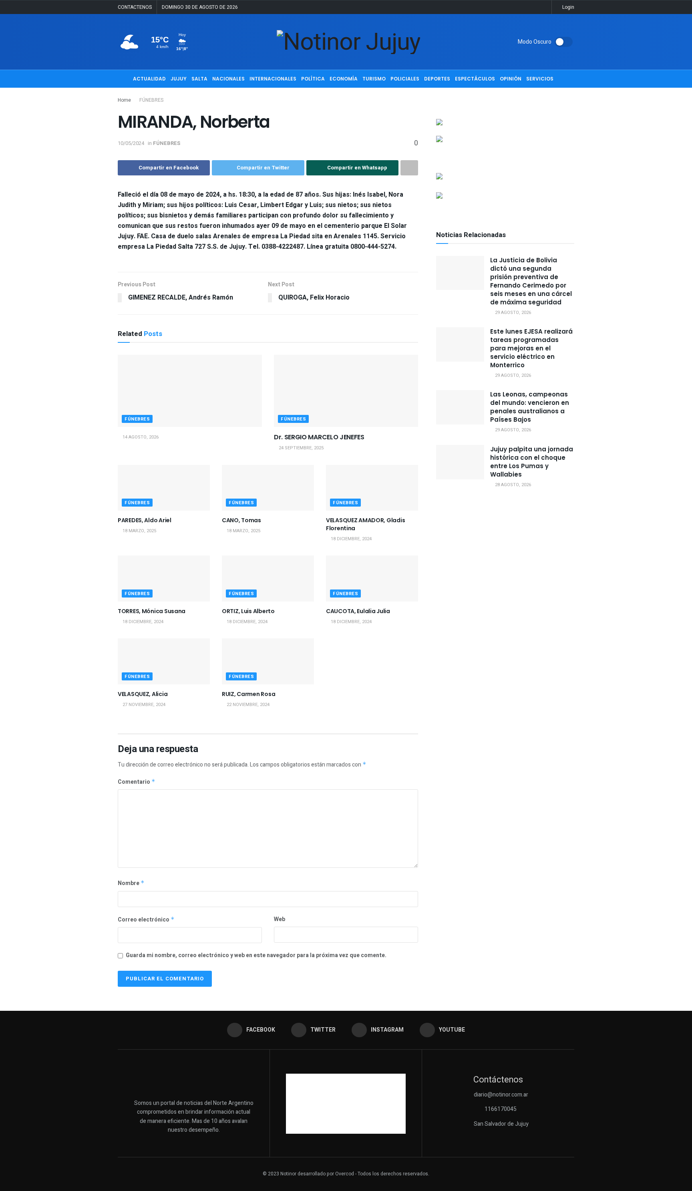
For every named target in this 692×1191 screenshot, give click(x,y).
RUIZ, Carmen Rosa (248, 694)
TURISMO (374, 78)
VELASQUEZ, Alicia (142, 694)
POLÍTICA (313, 78)
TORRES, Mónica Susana (151, 611)
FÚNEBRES (151, 100)
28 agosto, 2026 (512, 484)
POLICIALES (404, 78)
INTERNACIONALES (272, 78)
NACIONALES (228, 78)
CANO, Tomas (241, 520)
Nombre (131, 883)
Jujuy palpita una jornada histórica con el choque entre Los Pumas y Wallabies (531, 462)
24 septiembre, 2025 (301, 448)
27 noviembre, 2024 (143, 704)
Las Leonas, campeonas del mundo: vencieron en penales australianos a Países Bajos (529, 407)
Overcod (344, 1173)
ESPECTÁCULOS (475, 78)
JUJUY (179, 78)
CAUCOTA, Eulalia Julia (358, 611)
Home (124, 100)
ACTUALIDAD (149, 78)
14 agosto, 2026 (140, 437)
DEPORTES (437, 78)
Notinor (288, 1173)
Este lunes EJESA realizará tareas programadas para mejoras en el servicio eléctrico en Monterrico (531, 348)
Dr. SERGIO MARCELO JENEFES (319, 437)
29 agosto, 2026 (512, 312)
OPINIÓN (510, 78)
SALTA (199, 78)
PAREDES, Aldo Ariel (144, 520)
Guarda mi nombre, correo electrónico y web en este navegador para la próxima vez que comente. (256, 955)
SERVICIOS (539, 78)
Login (567, 7)
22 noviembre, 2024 (247, 704)
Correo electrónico (146, 919)
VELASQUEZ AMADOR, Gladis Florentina (365, 524)
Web (279, 919)
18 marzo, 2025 (138, 530)
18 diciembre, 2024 (351, 538)
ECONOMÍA (344, 78)
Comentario (136, 782)
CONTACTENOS (135, 7)
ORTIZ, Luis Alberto (248, 611)
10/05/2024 (131, 143)
